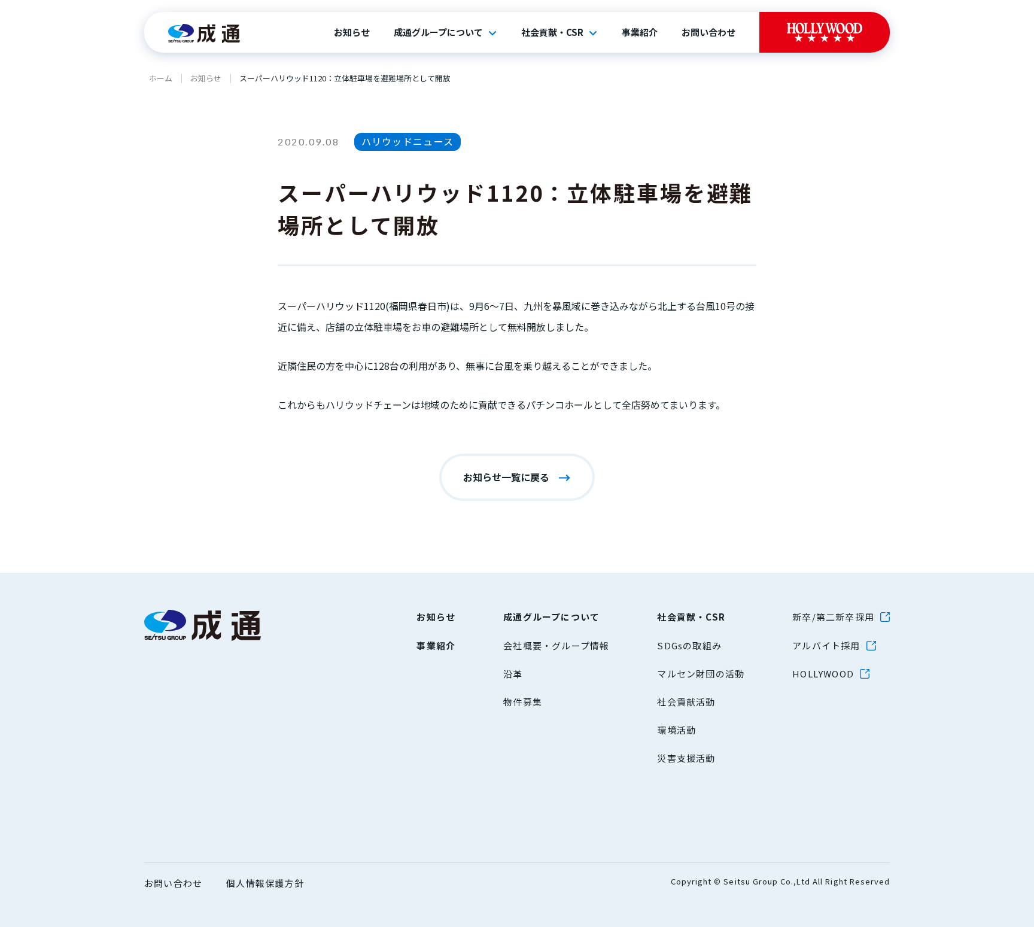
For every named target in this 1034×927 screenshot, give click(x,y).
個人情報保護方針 (265, 883)
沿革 (512, 673)
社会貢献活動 (686, 701)
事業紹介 (640, 32)
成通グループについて (438, 32)
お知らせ (352, 32)
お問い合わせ (708, 32)
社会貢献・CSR (552, 32)
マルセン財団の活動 (700, 673)
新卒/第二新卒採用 (833, 616)
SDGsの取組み (689, 645)
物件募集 (522, 701)
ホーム (160, 78)
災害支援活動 (686, 758)
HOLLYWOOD (823, 673)
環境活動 (676, 730)
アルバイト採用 (826, 645)
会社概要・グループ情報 (556, 645)
